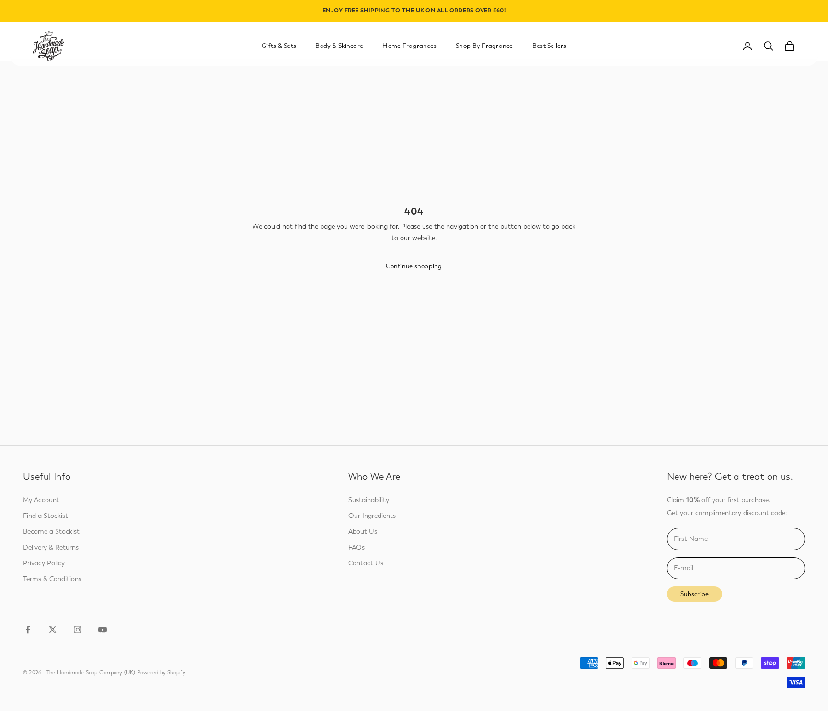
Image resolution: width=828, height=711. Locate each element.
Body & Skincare (339, 45)
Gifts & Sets (279, 45)
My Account (41, 500)
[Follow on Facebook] (28, 629)
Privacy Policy (44, 563)
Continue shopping (414, 266)
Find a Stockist (45, 516)
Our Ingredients (372, 516)
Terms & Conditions (52, 579)
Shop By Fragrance (484, 45)
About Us (362, 532)
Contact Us (365, 563)
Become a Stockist (51, 532)
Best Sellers (549, 45)
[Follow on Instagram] (77, 629)
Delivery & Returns (51, 547)
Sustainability (368, 500)
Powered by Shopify (161, 672)
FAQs (356, 547)
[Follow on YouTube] (102, 629)
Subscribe (694, 593)
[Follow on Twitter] (53, 629)
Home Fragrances (409, 45)
